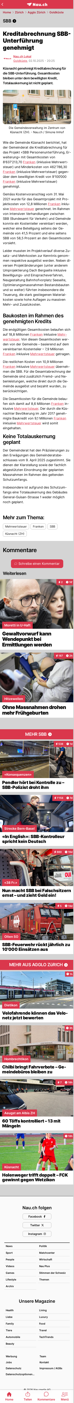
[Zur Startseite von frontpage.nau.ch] (37, 4)
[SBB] (37, 21)
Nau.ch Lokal (22, 56)
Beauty (10, 1343)
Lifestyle (11, 1279)
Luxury (43, 1316)
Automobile (13, 1336)
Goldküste (56, 12)
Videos (10, 1266)
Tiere (9, 1330)
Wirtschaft (45, 1259)
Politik (43, 1246)
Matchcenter (47, 1252)
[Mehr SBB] (37, 734)
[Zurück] (2, 4)
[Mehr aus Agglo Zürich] (37, 965)
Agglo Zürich (36, 12)
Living (43, 1310)
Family (10, 1323)
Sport (9, 1252)
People (10, 1259)
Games (10, 1272)
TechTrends (46, 1336)
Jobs (9, 1362)
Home (7, 12)
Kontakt (44, 1362)
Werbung (11, 1356)
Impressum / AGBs (51, 1368)
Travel (43, 1330)
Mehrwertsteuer (22, 209)
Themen (44, 1279)
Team (43, 1356)
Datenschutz (13, 1368)
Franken (29, 162)
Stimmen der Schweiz (52, 1272)
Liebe (9, 1316)
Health (10, 1310)
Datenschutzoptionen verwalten (21, 1374)
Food (42, 1323)
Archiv (10, 1286)
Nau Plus (44, 1266)
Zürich (19, 12)
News (9, 1246)
